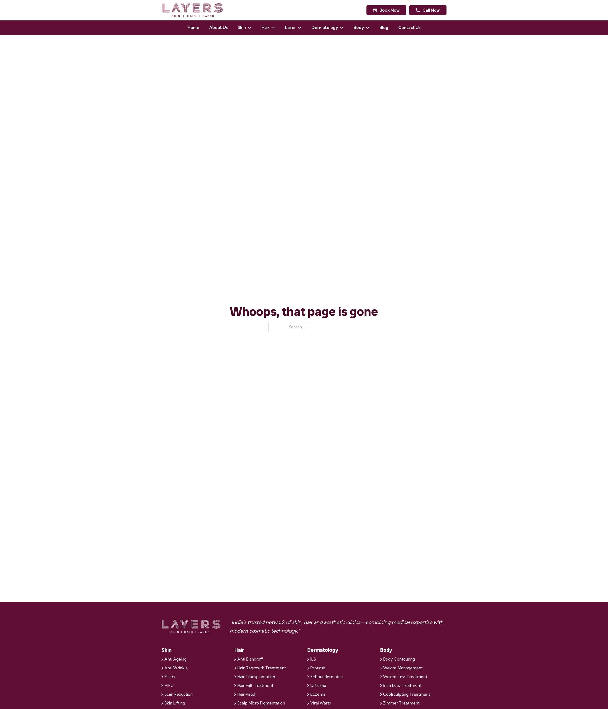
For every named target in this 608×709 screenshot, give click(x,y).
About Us (218, 27)
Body (359, 27)
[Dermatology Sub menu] (344, 27)
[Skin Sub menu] (251, 27)
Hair (265, 27)
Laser (290, 27)
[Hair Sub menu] (275, 27)
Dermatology (325, 27)
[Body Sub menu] (370, 27)
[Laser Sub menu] (302, 27)
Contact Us (409, 27)
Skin (242, 27)
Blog (384, 27)
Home (193, 27)
